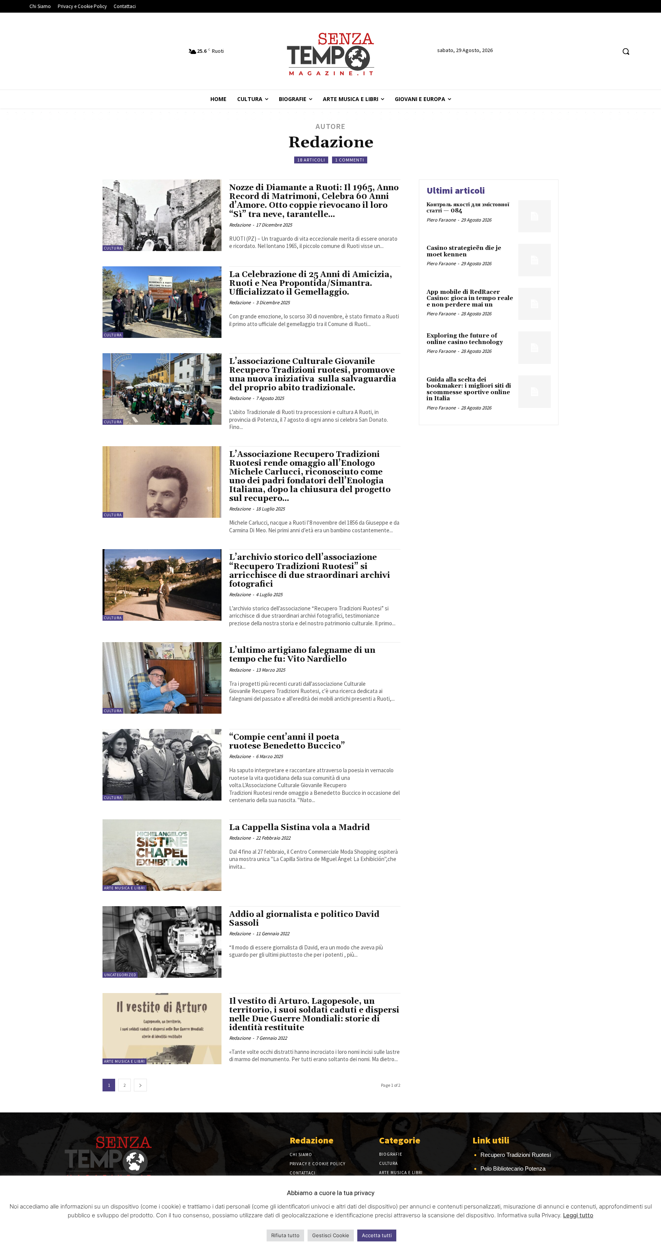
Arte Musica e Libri (124, 888)
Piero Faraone (441, 220)
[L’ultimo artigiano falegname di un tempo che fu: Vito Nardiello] (162, 678)
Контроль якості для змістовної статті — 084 (468, 208)
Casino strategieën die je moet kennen (464, 251)
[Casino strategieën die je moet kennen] (534, 260)
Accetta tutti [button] (377, 1235)
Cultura (113, 248)
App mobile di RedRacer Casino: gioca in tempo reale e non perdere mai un (470, 298)
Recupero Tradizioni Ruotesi (515, 1154)
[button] (626, 51)
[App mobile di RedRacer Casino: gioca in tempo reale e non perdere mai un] (534, 304)
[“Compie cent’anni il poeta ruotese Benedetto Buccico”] (162, 765)
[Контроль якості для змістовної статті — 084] (534, 216)
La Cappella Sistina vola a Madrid (299, 828)
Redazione (240, 225)
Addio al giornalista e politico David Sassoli (304, 919)
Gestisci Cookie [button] (330, 1235)
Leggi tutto (578, 1215)
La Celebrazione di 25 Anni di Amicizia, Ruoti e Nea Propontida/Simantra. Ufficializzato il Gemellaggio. (310, 283)
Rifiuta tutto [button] (285, 1235)
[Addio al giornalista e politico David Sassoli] (162, 942)
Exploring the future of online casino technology (465, 339)
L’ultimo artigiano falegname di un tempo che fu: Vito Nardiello (302, 655)
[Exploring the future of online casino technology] (534, 347)
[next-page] (140, 1085)
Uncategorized (120, 974)
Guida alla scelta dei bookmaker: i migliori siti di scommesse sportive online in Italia (469, 389)
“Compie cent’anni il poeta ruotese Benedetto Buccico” (288, 741)
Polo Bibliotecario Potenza (512, 1168)
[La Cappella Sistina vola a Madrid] (162, 855)
